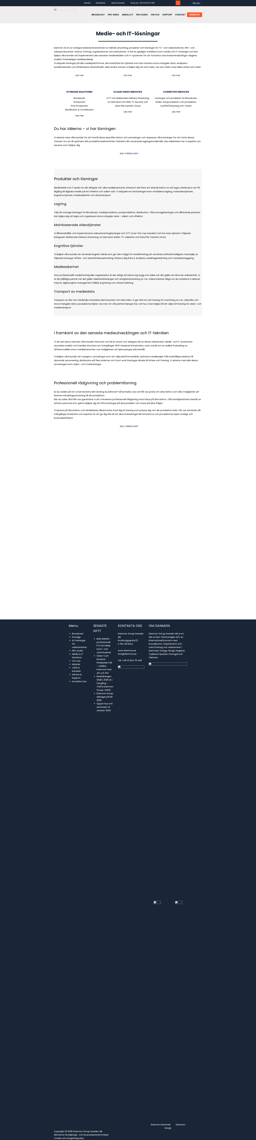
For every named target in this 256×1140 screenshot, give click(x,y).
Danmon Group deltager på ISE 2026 (105, 697)
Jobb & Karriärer (118, 3)
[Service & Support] (178, 3)
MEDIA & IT (127, 14)
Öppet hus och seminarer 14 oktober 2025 (105, 707)
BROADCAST (98, 14)
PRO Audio (77, 650)
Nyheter (87, 3)
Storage (76, 637)
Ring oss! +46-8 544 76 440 (143, 3)
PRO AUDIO (142, 14)
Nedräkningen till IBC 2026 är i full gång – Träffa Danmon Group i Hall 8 (105, 683)
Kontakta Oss (79, 681)
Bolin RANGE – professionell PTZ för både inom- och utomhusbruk (104, 645)
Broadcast (77, 633)
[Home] (65, 14)
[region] (128, 530)
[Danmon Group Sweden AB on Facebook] (167, 3)
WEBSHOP (194, 14)
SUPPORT (167, 14)
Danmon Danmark (161, 1124)
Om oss (76, 660)
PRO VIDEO (113, 14)
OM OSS (155, 14)
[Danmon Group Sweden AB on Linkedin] (172, 3)
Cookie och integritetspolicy (69, 1138)
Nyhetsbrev (100, 3)
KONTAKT (180, 14)
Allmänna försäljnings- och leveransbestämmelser (81, 1134)
